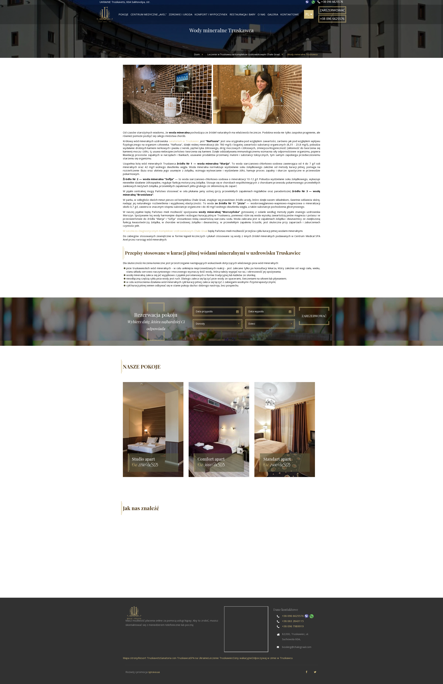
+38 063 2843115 (293, 621)
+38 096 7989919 (293, 626)
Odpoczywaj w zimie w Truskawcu (272, 658)
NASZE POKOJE (142, 366)
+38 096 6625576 (293, 616)
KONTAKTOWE (289, 14)
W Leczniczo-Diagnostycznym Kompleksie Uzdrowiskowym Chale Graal (165, 231)
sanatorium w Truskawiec (184, 141)
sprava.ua (154, 672)
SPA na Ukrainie (199, 658)
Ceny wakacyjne (242, 658)
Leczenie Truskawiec (220, 658)
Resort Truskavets (149, 658)
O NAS (261, 14)
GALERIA (273, 14)
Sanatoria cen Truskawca (175, 658)
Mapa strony (130, 658)
